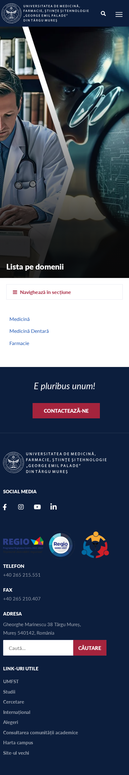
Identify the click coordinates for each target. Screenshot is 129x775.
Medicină (19, 318)
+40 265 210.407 (22, 598)
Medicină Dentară (29, 330)
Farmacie (19, 343)
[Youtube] (37, 507)
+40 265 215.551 (22, 574)
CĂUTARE (89, 648)
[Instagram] (21, 507)
